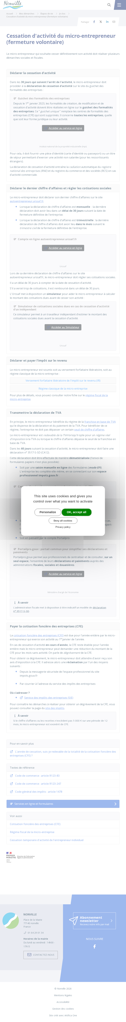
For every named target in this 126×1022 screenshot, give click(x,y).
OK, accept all (76, 512)
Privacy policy (63, 527)
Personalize (48, 512)
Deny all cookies (63, 520)
